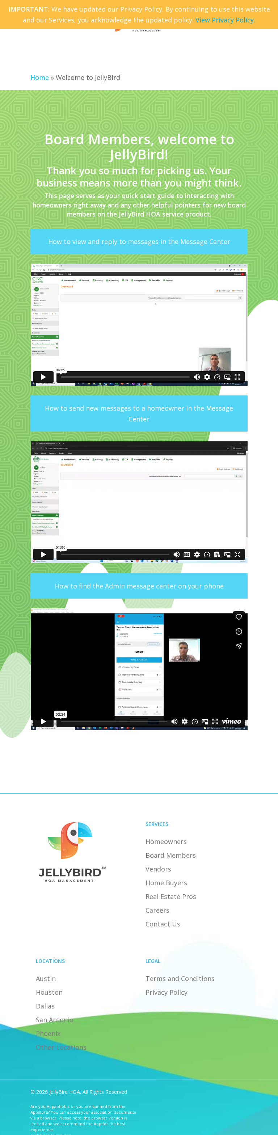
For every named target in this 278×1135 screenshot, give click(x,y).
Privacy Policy (167, 992)
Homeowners (166, 841)
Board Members (171, 855)
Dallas (45, 1006)
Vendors (158, 869)
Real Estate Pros (171, 896)
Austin (46, 978)
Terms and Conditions (180, 978)
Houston (49, 992)
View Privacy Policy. (225, 20)
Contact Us (163, 924)
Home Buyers (166, 882)
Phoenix (48, 1033)
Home (39, 77)
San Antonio (54, 1019)
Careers (157, 910)
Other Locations (61, 1047)
